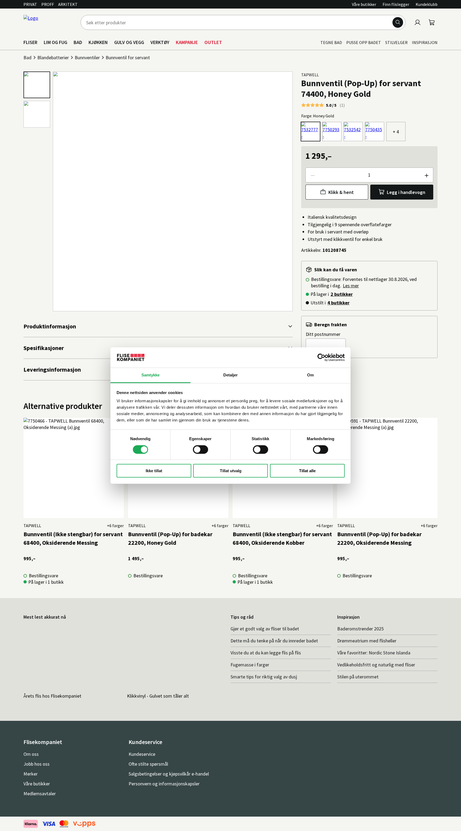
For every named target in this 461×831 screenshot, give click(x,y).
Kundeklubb (427, 4)
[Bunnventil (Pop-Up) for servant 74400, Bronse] (332, 131)
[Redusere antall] (312, 175)
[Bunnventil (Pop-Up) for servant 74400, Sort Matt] (374, 131)
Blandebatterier (53, 57)
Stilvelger (396, 42)
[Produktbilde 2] (36, 114)
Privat (30, 4)
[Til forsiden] (48, 22)
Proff (47, 4)
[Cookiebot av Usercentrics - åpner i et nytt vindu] (321, 357)
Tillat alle (307, 470)
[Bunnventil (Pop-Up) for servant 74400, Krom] (353, 131)
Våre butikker (364, 4)
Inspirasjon (425, 42)
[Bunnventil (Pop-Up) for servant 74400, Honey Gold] (310, 131)
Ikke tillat (154, 470)
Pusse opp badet (363, 42)
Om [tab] (310, 375)
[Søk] (397, 22)
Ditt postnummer (323, 334)
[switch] (200, 449)
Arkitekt (68, 4)
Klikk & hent (341, 192)
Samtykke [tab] (150, 375)
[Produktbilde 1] (36, 84)
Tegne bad (331, 42)
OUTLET (213, 42)
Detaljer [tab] (230, 375)
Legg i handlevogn (406, 192)
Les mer (351, 286)
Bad (27, 57)
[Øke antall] (426, 175)
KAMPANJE (187, 42)
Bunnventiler (87, 57)
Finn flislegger (396, 4)
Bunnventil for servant (128, 57)
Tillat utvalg (230, 470)
